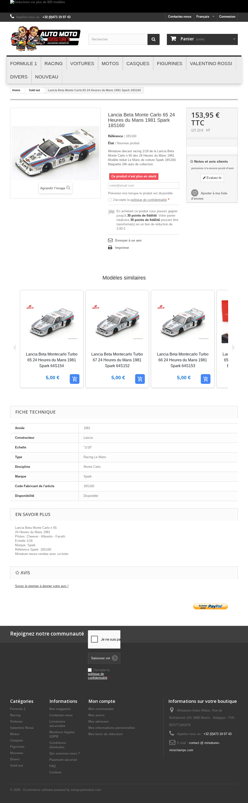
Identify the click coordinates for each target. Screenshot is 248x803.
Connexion (227, 16)
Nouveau (16, 753)
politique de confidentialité (149, 200)
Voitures (16, 721)
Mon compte (101, 701)
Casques (16, 740)
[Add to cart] (74, 379)
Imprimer (122, 248)
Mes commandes (101, 709)
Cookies (55, 772)
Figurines (17, 747)
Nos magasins (60, 709)
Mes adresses (98, 721)
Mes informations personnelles (111, 728)
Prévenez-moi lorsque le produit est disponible (140, 193)
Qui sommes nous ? (64, 753)
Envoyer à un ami (128, 240)
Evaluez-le (213, 178)
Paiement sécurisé (63, 760)
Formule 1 (17, 709)
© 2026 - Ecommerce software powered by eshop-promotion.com (55, 790)
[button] (15, 347)
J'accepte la (141, 200)
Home (16, 90)
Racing (15, 715)
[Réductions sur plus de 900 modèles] (124, 6)
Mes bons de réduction (105, 734)
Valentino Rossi (22, 728)
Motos (14, 734)
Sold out (34, 90)
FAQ (52, 766)
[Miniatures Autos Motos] (45, 38)
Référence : (116, 136)
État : (112, 143)
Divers (15, 759)
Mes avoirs (96, 715)
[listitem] (52, 339)
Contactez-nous (179, 16)
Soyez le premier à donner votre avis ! (42, 586)
